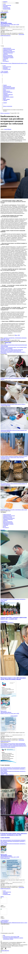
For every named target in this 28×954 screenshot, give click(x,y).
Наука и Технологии (7, 55)
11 (3, 737)
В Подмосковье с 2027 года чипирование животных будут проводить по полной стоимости (13, 746)
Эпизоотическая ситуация (9, 49)
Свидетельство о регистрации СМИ (11, 936)
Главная (5, 102)
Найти (17, 2)
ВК (19, 335)
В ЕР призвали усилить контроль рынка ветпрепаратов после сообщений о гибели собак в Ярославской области (13, 744)
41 (1, 884)
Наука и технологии (7, 106)
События (5, 100)
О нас (4, 4)
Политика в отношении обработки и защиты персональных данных (13, 938)
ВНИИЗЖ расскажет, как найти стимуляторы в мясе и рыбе (14, 509)
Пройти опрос (8, 342)
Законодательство (7, 48)
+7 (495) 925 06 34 (5, 920)
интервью (3, 529)
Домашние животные (8, 52)
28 (1, 31)
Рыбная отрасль (6, 91)
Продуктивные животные (9, 51)
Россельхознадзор (7, 5)
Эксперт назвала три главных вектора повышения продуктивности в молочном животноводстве (12, 350)
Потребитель (6, 95)
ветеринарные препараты (20, 337)
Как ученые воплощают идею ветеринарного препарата (13, 767)
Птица (4, 89)
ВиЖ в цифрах (6, 99)
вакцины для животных (9, 337)
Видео (4, 59)
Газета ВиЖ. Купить (5, 25)
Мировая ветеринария (8, 56)
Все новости (6, 61)
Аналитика (5, 58)
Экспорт (7, 339)
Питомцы (3, 601)
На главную (3, 512)
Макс (16, 335)
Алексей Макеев (7, 129)
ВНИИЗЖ (3, 339)
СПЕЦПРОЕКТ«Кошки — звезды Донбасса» (7, 622)
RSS (4, 935)
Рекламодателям (6, 8)
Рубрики (5, 1)
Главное (5, 85)
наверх (2, 896)
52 (3, 884)
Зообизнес (5, 54)
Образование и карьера (8, 57)
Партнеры (5, 6)
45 (1, 737)
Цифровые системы (7, 50)
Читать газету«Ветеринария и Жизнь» (6, 23)
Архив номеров (6, 7)
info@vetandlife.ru (4, 12)
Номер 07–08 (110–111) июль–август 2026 (10, 24)
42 (3, 31)
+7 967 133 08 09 (4, 71)
